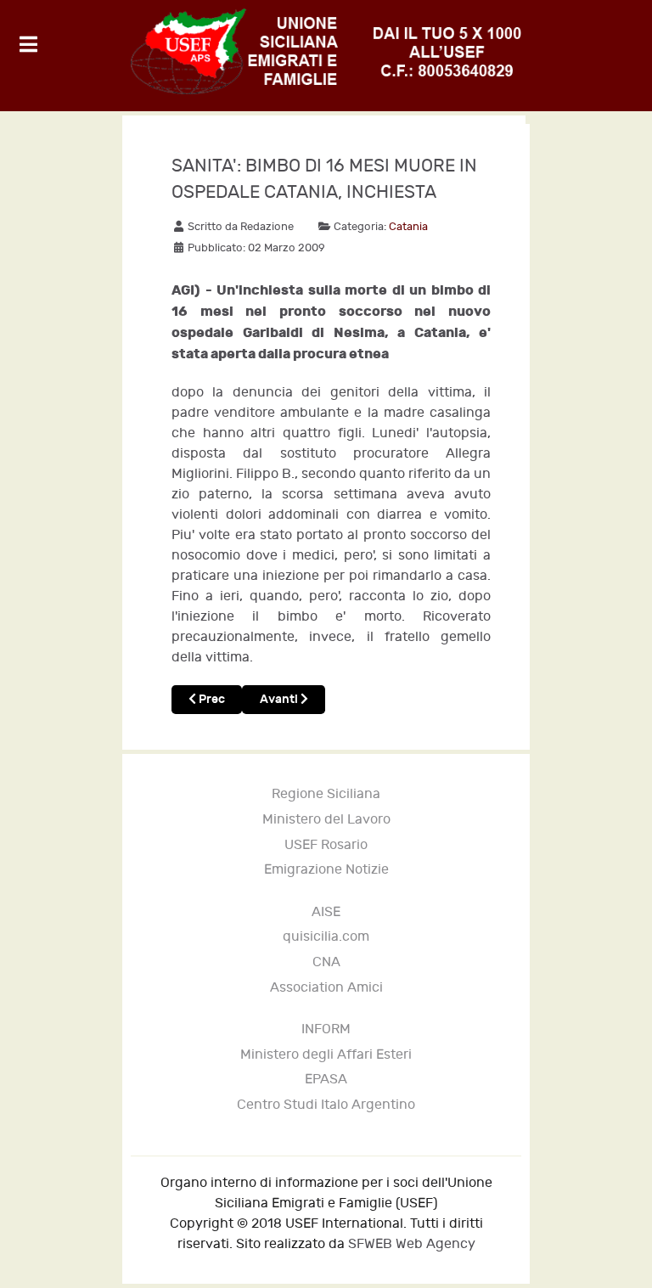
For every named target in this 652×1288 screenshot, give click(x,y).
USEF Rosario (326, 845)
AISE (326, 912)
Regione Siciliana (326, 794)
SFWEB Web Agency (411, 1244)
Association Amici (326, 988)
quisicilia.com (326, 937)
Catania (408, 226)
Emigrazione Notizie (326, 870)
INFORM (326, 1029)
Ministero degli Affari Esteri (326, 1055)
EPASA (326, 1079)
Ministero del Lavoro (326, 820)
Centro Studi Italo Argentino (326, 1105)
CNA (326, 962)
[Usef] (326, 51)
